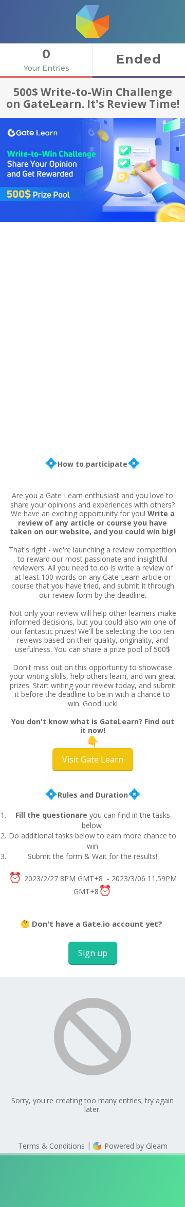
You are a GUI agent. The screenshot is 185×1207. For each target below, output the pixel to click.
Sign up (92, 953)
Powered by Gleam (135, 1146)
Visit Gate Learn (92, 759)
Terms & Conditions (51, 1146)
